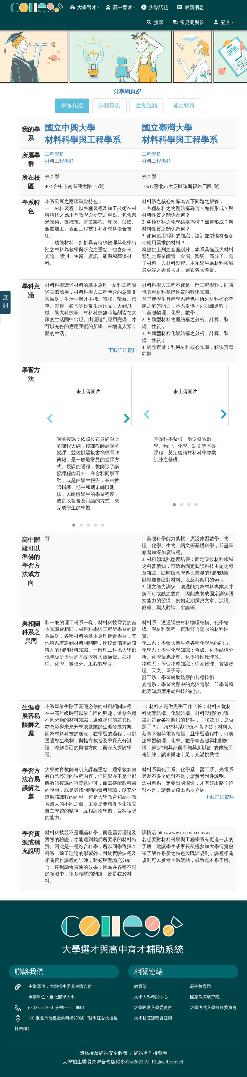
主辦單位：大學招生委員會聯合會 (60, 986)
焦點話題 (158, 7)
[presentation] (49, 418)
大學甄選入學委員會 (153, 1007)
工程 (54, 154)
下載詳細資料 (122, 350)
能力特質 (184, 105)
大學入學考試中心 (151, 997)
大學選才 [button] (86, 7)
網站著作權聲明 (150, 1053)
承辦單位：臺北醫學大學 (51, 997)
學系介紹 (72, 105)
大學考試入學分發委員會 (213, 1007)
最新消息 (194, 7)
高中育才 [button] (122, 7)
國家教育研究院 (205, 997)
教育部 (140, 986)
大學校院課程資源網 (153, 1018)
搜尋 (159, 22)
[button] (73, 525)
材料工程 (59, 161)
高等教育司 (200, 986)
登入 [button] (225, 22)
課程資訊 (109, 105)
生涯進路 (147, 105)
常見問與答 (192, 22)
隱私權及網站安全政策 (104, 1053)
